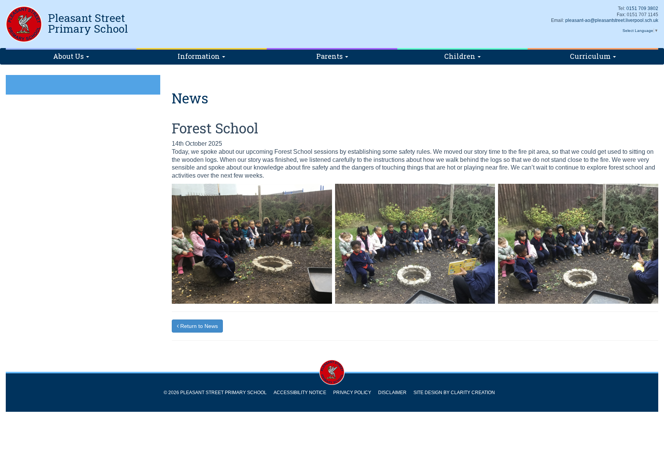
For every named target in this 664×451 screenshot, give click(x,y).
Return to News (198, 326)
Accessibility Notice (300, 392)
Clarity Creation (473, 392)
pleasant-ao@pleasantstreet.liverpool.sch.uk (611, 20)
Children (460, 56)
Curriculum (591, 56)
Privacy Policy (352, 392)
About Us (69, 56)
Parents (330, 56)
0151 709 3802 (642, 8)
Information (199, 56)
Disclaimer (392, 392)
